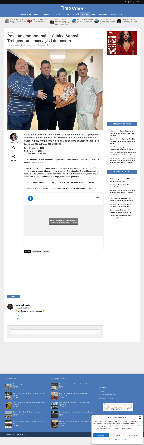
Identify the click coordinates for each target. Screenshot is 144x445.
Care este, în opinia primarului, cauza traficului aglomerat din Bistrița (107, 21)
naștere (46, 251)
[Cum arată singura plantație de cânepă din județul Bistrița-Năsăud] (8, 405)
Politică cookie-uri (109, 440)
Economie (66, 14)
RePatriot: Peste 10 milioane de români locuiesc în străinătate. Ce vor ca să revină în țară (62, 22)
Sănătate (85, 14)
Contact (101, 391)
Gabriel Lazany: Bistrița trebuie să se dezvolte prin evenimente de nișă (129, 21)
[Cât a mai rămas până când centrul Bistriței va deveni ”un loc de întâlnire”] (74, 21)
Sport (93, 14)
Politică (57, 14)
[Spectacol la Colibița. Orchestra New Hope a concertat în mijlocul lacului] (8, 414)
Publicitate (102, 387)
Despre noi (102, 384)
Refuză (117, 435)
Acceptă (101, 435)
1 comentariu (14, 151)
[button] (140, 418)
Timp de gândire (116, 14)
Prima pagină (26, 14)
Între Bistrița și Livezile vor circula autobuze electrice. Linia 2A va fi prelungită (122, 133)
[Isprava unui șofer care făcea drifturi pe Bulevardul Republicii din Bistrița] (8, 396)
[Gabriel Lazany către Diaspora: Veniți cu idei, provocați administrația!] (54, 396)
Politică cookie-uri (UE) (106, 398)
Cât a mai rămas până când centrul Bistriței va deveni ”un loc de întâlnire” (85, 21)
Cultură (76, 14)
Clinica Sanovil (36, 251)
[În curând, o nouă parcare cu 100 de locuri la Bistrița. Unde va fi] (54, 414)
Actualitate (46, 14)
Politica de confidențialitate (122, 440)
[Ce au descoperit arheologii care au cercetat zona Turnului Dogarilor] (8, 386)
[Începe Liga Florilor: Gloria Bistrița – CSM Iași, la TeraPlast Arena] (29, 21)
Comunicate (103, 14)
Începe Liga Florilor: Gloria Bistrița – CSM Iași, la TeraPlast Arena (40, 21)
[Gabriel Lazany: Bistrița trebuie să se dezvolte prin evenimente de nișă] (119, 21)
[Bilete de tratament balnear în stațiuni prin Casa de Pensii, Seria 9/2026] (8, 424)
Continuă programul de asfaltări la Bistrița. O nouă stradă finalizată (17, 21)
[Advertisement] (63, 274)
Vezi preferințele (133, 435)
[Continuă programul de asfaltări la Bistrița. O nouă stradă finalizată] (7, 21)
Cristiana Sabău (27, 45)
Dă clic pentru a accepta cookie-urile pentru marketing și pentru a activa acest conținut (63, 221)
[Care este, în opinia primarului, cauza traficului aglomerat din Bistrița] (96, 21)
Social (36, 14)
